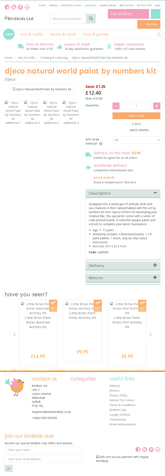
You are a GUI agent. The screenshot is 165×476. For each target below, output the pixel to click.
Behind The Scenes (121, 400)
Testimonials (117, 419)
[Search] (91, 19)
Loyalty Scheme (119, 414)
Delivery (114, 386)
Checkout (155, 14)
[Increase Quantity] (156, 106)
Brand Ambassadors (122, 424)
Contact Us (90, 5)
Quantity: (92, 105)
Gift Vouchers (126, 5)
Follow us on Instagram (27, 7)
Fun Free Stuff (144, 5)
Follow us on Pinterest (20, 7)
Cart (114, 14)
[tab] (123, 193)
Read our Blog (13, 7)
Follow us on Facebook (7, 7)
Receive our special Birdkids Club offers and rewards (38, 443)
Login (157, 5)
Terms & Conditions (122, 405)
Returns (114, 390)
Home (42, 5)
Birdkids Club (117, 410)
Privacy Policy (118, 395)
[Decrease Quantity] (116, 106)
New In (9, 34)
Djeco (10, 79)
